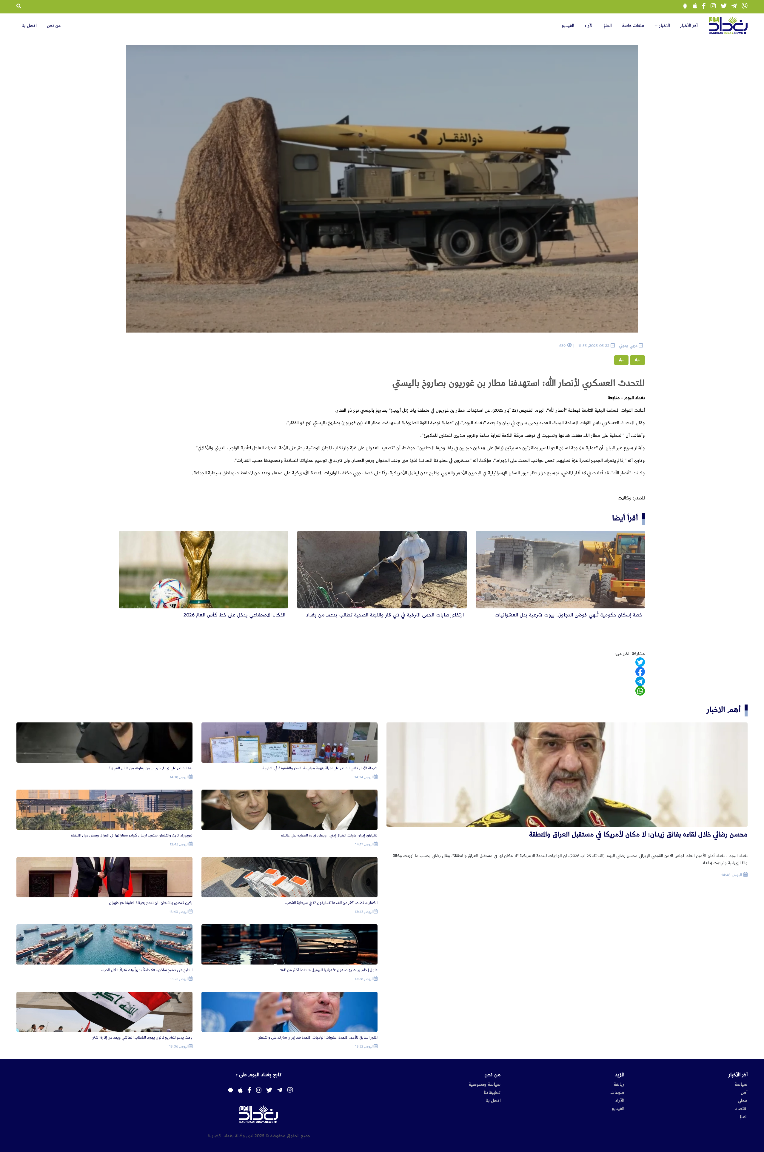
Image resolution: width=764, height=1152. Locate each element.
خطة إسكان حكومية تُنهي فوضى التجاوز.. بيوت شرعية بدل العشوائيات (568, 615)
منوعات (617, 1092)
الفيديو (568, 25)
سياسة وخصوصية (485, 1084)
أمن (744, 1092)
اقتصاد (741, 1108)
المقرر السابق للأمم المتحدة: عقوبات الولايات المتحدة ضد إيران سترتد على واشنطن (318, 1037)
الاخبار (664, 25)
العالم (608, 25)
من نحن (54, 25)
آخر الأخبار (689, 25)
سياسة (741, 1084)
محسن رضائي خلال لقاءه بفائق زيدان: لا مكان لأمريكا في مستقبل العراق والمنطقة (638, 834)
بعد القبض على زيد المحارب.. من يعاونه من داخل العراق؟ (150, 768)
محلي (743, 1100)
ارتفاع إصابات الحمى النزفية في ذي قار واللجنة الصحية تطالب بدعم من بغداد (385, 615)
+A (637, 360)
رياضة (619, 1084)
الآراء (589, 25)
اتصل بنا (29, 25)
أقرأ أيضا (625, 518)
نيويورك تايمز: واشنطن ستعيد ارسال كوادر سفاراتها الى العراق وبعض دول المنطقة (131, 835)
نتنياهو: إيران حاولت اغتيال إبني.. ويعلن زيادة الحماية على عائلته (329, 835)
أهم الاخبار (724, 709)
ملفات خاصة (633, 25)
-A (621, 360)
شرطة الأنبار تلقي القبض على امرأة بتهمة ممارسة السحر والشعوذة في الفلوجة (320, 768)
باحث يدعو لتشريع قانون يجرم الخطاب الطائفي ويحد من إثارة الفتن (142, 1037)
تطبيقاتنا (492, 1092)
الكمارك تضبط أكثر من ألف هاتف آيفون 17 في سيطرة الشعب (331, 903)
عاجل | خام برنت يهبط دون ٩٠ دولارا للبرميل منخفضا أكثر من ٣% (329, 970)
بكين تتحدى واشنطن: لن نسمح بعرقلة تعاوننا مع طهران (150, 903)
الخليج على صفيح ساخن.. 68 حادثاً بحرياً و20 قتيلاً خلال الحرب (146, 970)
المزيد (619, 1075)
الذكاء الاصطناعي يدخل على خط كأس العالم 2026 (234, 615)
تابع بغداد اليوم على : (258, 1075)
